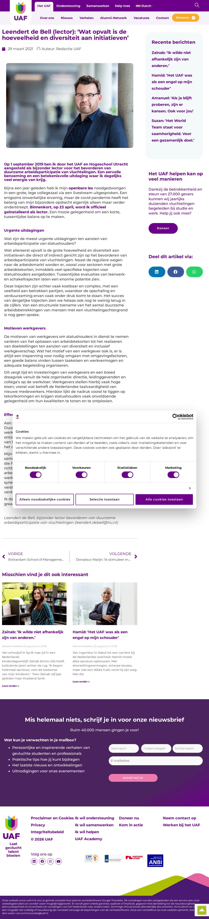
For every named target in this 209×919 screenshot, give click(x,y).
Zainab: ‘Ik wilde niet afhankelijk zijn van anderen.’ (171, 59)
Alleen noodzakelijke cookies (44, 499)
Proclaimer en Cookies (52, 818)
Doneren (182, 17)
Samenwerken (97, 6)
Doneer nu (129, 818)
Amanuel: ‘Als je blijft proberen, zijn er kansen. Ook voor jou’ (172, 104)
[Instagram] (50, 861)
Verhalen (86, 18)
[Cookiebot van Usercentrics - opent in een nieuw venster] (175, 417)
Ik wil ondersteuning (94, 818)
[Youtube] (58, 861)
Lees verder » (10, 685)
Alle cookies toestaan (164, 499)
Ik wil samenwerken (94, 825)
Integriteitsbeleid (47, 832)
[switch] (81, 474)
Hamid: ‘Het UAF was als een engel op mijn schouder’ (172, 82)
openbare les (81, 188)
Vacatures (141, 18)
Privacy (38, 825)
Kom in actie (131, 825)
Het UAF (44, 6)
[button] (157, 272)
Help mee (122, 6)
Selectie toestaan (105, 499)
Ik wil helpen (87, 832)
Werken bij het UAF (181, 825)
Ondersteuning (68, 6)
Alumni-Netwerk (113, 18)
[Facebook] (42, 861)
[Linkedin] (34, 861)
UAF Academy (88, 839)
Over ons (47, 18)
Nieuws (67, 18)
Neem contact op (179, 818)
